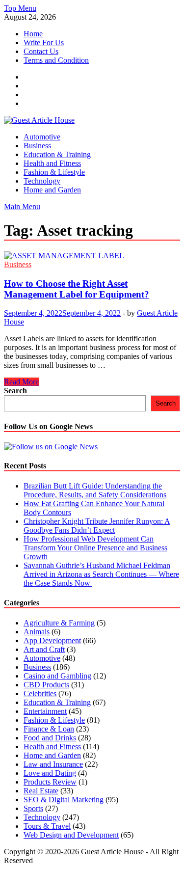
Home (33, 33)
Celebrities (40, 693)
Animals (37, 631)
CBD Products (46, 684)
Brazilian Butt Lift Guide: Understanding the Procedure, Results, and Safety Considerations (95, 490)
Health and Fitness (52, 163)
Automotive (42, 137)
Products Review (50, 782)
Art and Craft (44, 649)
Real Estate (41, 791)
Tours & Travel (47, 826)
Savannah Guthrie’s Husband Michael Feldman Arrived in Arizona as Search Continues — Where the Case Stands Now (101, 574)
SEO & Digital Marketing (64, 799)
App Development (52, 640)
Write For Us (44, 42)
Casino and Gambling (57, 676)
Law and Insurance (53, 764)
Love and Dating (50, 773)
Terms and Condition (56, 60)
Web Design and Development (71, 835)
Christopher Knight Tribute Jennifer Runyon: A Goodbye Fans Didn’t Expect (97, 525)
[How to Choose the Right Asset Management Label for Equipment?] (92, 255)
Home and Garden (52, 190)
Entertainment (45, 711)
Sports (33, 808)
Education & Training (57, 154)
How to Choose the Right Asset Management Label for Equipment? (76, 288)
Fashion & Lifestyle (54, 172)
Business (37, 145)
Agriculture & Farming (59, 623)
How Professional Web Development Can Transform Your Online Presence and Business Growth (95, 548)
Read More (21, 382)
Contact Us (41, 51)
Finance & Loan (49, 729)
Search (15, 390)
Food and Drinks (50, 737)
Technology (42, 181)
